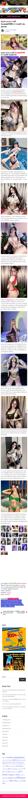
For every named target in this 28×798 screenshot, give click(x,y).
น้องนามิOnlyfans (5, 603)
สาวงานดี (8, 604)
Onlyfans (14, 600)
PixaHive (23, 796)
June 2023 (5, 737)
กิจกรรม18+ (4, 760)
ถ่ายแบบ (14, 763)
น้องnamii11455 (18, 601)
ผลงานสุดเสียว (21, 585)
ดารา (8, 763)
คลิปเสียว (14, 762)
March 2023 (5, 746)
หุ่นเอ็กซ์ (10, 778)
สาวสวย (17, 604)
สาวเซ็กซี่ (3, 606)
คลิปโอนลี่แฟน (18, 762)
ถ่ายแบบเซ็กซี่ (19, 763)
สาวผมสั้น (17, 771)
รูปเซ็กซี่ (20, 769)
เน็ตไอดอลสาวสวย (5, 781)
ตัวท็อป (9, 601)
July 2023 (4, 734)
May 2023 (4, 740)
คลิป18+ (21, 760)
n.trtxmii (8, 600)
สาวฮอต (21, 604)
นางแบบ (19, 766)
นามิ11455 (20, 603)
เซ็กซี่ (14, 778)
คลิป (17, 760)
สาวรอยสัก (13, 604)
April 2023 (5, 743)
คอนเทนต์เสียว (4, 601)
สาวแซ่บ (21, 775)
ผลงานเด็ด (3, 604)
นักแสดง (14, 766)
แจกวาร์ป (19, 781)
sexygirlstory (19, 757)
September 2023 (6, 728)
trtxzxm (9, 592)
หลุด (6, 778)
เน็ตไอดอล (20, 778)
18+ (2, 600)
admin (7, 31)
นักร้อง (10, 766)
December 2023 (6, 719)
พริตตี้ (8, 769)
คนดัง (14, 760)
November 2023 (6, 722)
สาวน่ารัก (12, 772)
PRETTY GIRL (10, 598)
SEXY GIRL (16, 598)
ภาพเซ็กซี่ (13, 769)
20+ (4, 600)
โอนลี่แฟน (12, 606)
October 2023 (5, 725)
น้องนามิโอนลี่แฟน (13, 603)
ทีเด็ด (13, 601)
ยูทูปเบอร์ (17, 769)
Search (4, 677)
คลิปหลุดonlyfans (8, 762)
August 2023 (5, 731)
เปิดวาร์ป (7, 606)
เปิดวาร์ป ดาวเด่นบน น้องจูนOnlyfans (11, 704)
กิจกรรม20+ (19, 600)
